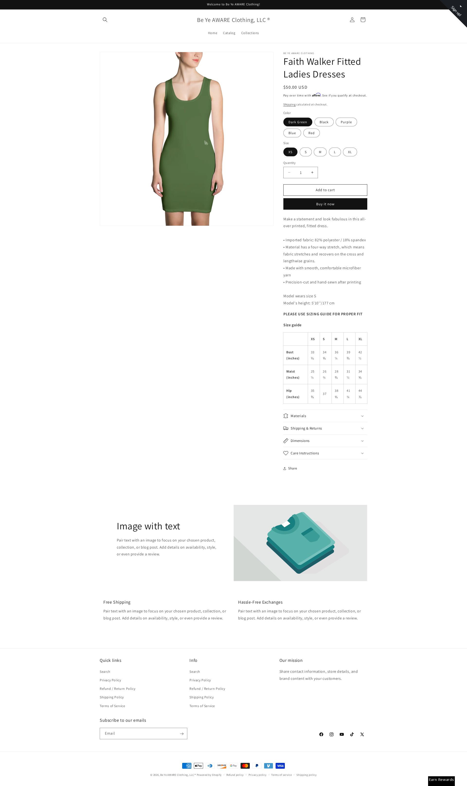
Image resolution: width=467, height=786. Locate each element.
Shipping (289, 104)
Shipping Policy (112, 697)
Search (105, 671)
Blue (292, 133)
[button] (105, 19)
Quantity (289, 163)
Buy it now (325, 204)
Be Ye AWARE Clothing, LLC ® (178, 775)
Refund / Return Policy (117, 688)
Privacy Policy (110, 680)
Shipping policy (306, 774)
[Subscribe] (181, 733)
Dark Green (297, 122)
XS (290, 152)
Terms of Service (112, 705)
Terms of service (281, 774)
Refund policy (235, 774)
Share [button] (292, 468)
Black (324, 122)
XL (350, 152)
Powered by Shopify (209, 775)
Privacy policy (258, 774)
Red (311, 133)
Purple (346, 122)
